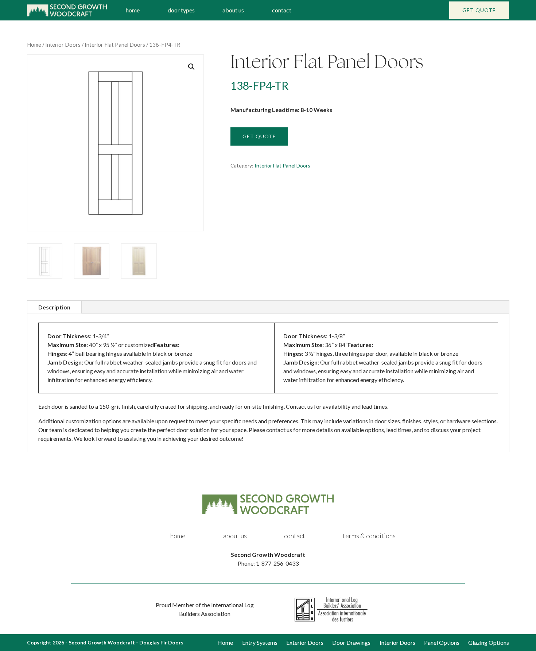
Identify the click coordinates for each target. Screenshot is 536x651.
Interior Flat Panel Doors (115, 44)
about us (233, 10)
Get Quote (479, 10)
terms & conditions (369, 536)
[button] (191, 66)
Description (54, 307)
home (133, 10)
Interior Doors (63, 44)
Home (34, 44)
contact (281, 10)
